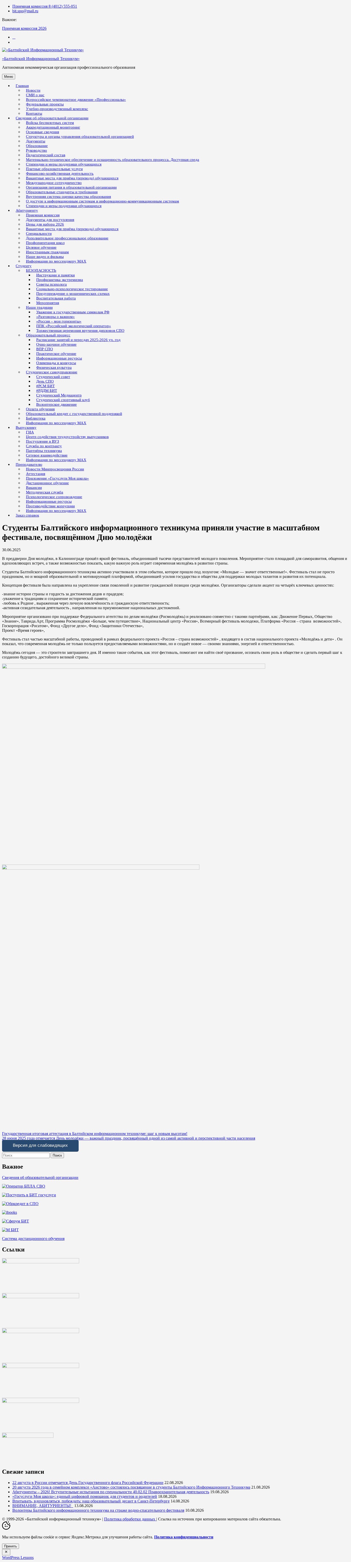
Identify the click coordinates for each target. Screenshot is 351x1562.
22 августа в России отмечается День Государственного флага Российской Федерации (87, 1482)
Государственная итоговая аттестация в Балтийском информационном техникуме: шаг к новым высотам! (94, 1133)
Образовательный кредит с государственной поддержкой (74, 414)
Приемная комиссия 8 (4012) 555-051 (44, 6)
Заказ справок (27, 515)
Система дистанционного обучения (33, 1238)
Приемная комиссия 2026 (24, 28)
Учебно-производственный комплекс (57, 109)
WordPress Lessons (18, 1557)
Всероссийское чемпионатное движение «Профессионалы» (76, 100)
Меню (8, 77)
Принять (10, 1546)
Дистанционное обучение (47, 483)
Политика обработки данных (130, 1519)
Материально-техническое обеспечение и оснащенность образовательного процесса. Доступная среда (112, 160)
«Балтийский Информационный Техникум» (41, 58)
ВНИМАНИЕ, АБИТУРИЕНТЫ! (42, 1505)
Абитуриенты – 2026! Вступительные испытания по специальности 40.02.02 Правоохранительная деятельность (110, 1492)
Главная (22, 86)
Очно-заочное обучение (56, 344)
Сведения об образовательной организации (40, 1177)
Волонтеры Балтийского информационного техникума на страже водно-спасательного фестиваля (98, 1510)
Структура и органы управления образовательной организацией (80, 136)
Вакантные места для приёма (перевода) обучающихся (72, 229)
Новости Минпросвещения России (55, 469)
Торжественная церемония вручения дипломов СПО (80, 330)
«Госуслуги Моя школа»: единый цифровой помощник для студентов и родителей (84, 1496)
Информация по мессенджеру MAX (56, 261)
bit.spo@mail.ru (25, 11)
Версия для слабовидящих (40, 1145)
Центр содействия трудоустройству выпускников (67, 437)
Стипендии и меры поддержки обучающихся (63, 206)
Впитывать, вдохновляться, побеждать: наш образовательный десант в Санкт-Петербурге (91, 1501)
